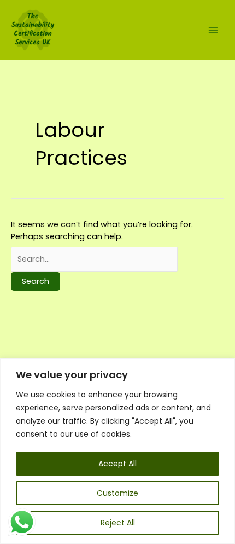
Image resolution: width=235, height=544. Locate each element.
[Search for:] (94, 258)
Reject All (118, 522)
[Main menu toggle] (213, 29)
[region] (117, 451)
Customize (117, 493)
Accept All (117, 463)
